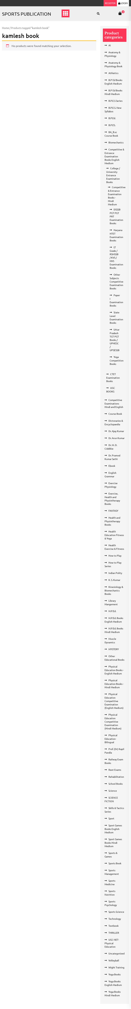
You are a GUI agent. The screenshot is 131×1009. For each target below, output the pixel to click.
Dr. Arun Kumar (116, 438)
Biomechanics (115, 142)
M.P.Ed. (112, 611)
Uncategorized (116, 953)
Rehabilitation (116, 776)
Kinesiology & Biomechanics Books (114, 590)
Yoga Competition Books (116, 360)
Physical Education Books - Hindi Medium (114, 684)
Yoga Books (114, 974)
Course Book (115, 413)
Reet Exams (114, 769)
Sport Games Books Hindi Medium (113, 843)
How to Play (114, 555)
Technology (114, 918)
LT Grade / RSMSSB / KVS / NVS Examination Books (116, 257)
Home (5, 27)
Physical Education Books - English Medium (114, 670)
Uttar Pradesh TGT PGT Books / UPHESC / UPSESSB (114, 340)
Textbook (113, 925)
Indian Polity (115, 572)
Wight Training (116, 967)
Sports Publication (26, 14)
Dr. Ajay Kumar (116, 431)
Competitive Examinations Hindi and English (114, 403)
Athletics (113, 73)
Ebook (111, 465)
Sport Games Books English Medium (113, 829)
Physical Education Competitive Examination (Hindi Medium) (113, 721)
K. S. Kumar (114, 579)
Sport (111, 818)
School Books (115, 783)
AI (109, 45)
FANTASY (113, 510)
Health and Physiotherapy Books (112, 521)
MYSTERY (113, 649)
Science (112, 790)
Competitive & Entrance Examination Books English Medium (114, 156)
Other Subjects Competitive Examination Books (116, 281)
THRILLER (113, 932)
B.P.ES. (111, 125)
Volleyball (113, 960)
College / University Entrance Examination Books (113, 175)
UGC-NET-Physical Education (112, 943)
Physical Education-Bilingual (111, 739)
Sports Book (114, 863)
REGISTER (110, 3)
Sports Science (116, 911)
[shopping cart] (120, 13)
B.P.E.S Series (115, 100)
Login (124, 3)
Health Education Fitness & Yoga (114, 535)
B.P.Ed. (112, 118)
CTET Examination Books (113, 378)
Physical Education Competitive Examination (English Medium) (114, 700)
